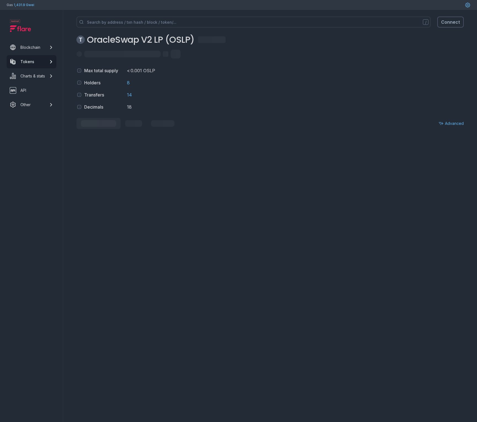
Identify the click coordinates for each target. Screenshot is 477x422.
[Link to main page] (20, 28)
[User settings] (467, 5)
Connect (450, 22)
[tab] (98, 123)
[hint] (79, 70)
